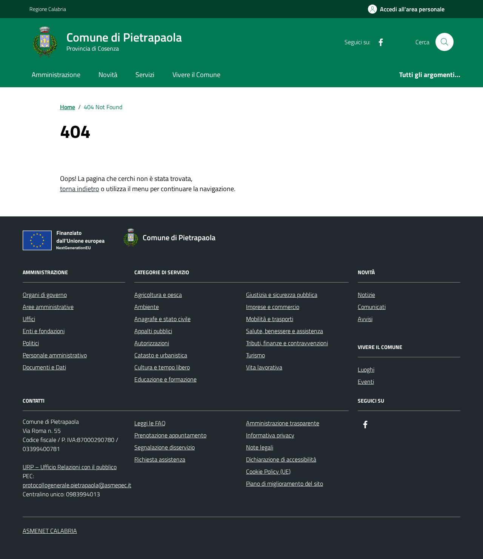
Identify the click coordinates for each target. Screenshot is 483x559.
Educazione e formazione (165, 379)
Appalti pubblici (153, 330)
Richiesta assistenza (159, 459)
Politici (31, 342)
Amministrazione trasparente (282, 423)
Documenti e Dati (44, 367)
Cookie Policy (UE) (268, 471)
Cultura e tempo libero (162, 367)
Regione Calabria (47, 9)
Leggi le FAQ (150, 423)
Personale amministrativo (55, 355)
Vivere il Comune (196, 74)
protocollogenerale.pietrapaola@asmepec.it (77, 485)
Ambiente (146, 306)
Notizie (366, 294)
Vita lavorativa (264, 367)
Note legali (259, 447)
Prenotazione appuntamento (170, 435)
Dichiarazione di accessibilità (281, 459)
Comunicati (372, 306)
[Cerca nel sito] (444, 42)
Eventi (366, 381)
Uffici (29, 318)
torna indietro (79, 189)
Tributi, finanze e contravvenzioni (287, 342)
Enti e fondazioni (44, 330)
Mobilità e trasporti (269, 318)
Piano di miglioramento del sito (284, 483)
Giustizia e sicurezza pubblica (281, 294)
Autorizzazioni (151, 342)
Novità (107, 74)
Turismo (255, 355)
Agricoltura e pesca (158, 294)
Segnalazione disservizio (164, 447)
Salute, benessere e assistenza (284, 330)
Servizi (144, 74)
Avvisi (365, 318)
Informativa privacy (270, 435)
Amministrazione (56, 74)
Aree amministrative (48, 306)
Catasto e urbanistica (160, 355)
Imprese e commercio (272, 306)
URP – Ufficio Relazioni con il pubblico (70, 466)
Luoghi (366, 369)
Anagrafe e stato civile (162, 318)
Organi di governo (45, 294)
